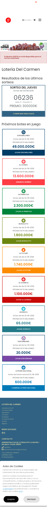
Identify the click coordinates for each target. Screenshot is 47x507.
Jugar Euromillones (23, 152)
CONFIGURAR (8, 489)
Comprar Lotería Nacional (23, 388)
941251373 (7, 447)
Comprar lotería (7, 410)
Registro (4, 424)
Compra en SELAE (8, 419)
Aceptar (11, 499)
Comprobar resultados (23, 114)
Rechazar (31, 499)
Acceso (27, 20)
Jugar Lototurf (23, 270)
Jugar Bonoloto (23, 241)
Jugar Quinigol (24, 329)
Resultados (5, 412)
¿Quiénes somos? (8, 408)
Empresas (5, 417)
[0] (36, 20)
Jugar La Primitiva (23, 211)
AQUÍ (20, 491)
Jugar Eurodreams (23, 358)
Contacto (5, 415)
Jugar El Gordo (23, 182)
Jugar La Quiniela (23, 300)
